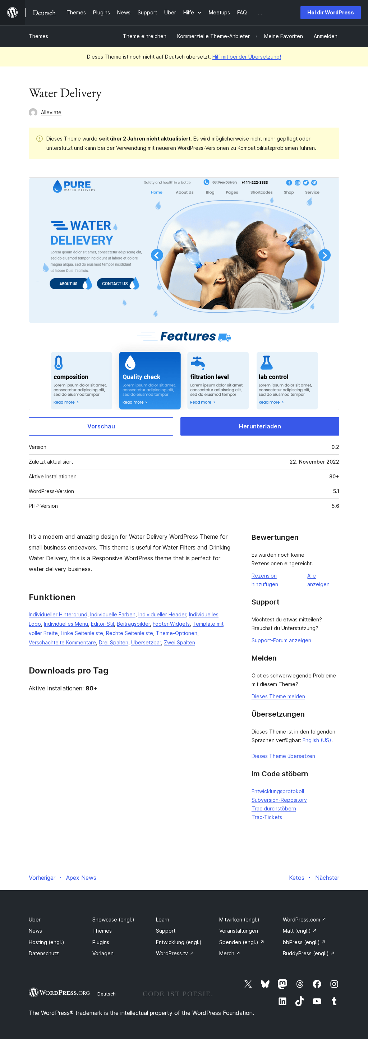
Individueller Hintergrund (58, 614)
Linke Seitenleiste (82, 633)
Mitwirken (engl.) (239, 919)
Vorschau (101, 426)
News (35, 931)
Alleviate (51, 112)
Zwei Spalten (179, 642)
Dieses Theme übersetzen (283, 756)
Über (35, 919)
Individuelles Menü (66, 624)
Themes (38, 36)
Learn (162, 919)
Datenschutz (44, 953)
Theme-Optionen (176, 633)
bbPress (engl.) (304, 942)
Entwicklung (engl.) (179, 942)
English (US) (317, 740)
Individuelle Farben (112, 614)
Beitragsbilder (133, 624)
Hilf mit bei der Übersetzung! (246, 57)
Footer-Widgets (171, 624)
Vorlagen (103, 953)
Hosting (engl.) (46, 942)
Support (165, 931)
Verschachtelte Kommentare (62, 642)
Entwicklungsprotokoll (278, 791)
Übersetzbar (146, 642)
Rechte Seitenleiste (129, 633)
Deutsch (106, 994)
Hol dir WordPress (330, 12)
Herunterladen (260, 426)
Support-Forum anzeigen (281, 640)
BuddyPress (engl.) (309, 953)
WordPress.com (304, 919)
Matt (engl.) (300, 931)
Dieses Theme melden (278, 696)
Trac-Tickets (267, 817)
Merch (229, 953)
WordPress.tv (175, 953)
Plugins (100, 942)
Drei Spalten (113, 642)
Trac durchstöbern (274, 808)
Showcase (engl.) (113, 919)
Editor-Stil (102, 624)
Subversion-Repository (279, 800)
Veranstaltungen (238, 931)
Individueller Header (162, 614)
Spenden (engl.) (241, 942)
